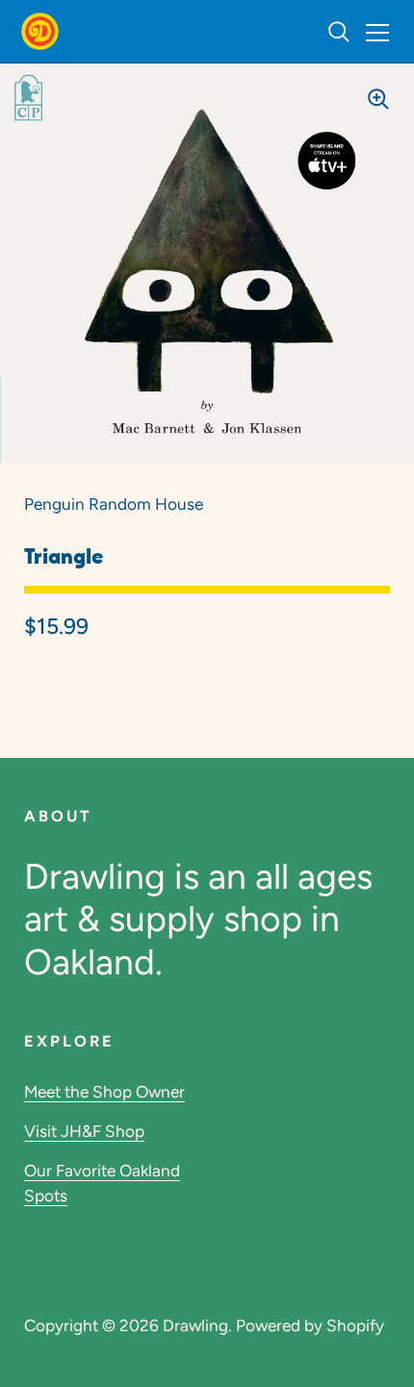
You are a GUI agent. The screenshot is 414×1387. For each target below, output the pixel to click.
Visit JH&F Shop (84, 1131)
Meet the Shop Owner (104, 1091)
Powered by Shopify (310, 1325)
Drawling (195, 1325)
